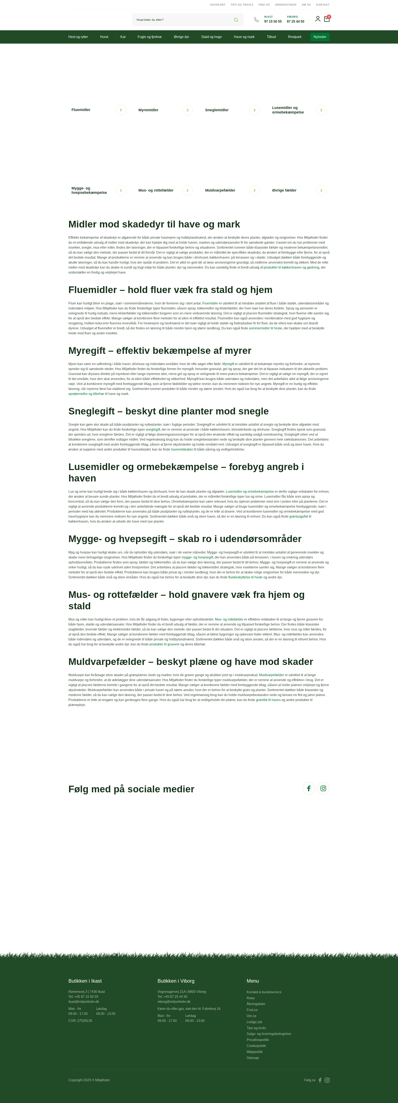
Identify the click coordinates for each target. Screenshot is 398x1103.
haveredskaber (182, 449)
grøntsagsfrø (298, 516)
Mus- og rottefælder (229, 619)
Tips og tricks (242, 4)
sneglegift (153, 429)
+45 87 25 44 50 (175, 996)
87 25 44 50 (295, 21)
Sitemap (253, 1058)
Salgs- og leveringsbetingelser (269, 1034)
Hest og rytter (78, 37)
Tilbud (271, 37)
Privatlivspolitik (258, 1040)
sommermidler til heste (265, 328)
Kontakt (323, 4)
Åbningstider (286, 4)
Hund (104, 37)
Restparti (294, 37)
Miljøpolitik (255, 1052)
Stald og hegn (211, 37)
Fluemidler (210, 303)
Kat (122, 37)
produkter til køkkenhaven (283, 267)
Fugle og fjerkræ (150, 37)
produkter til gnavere (164, 644)
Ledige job (254, 1022)
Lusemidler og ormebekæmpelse (250, 491)
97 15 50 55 (273, 21)
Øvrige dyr (181, 37)
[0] (327, 20)
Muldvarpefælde (271, 675)
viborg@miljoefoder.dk (174, 1001)
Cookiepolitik (256, 1046)
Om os (306, 4)
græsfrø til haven (268, 700)
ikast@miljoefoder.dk (83, 1001)
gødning (313, 267)
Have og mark (244, 37)
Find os (264, 4)
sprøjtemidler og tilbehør (86, 394)
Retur (251, 998)
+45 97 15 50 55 (86, 996)
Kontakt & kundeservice (264, 992)
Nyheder (320, 37)
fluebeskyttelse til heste (245, 577)
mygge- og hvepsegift (197, 557)
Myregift (228, 364)
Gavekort (218, 4)
